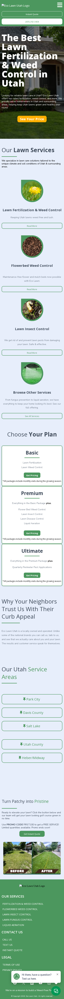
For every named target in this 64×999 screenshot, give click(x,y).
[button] (59, 5)
